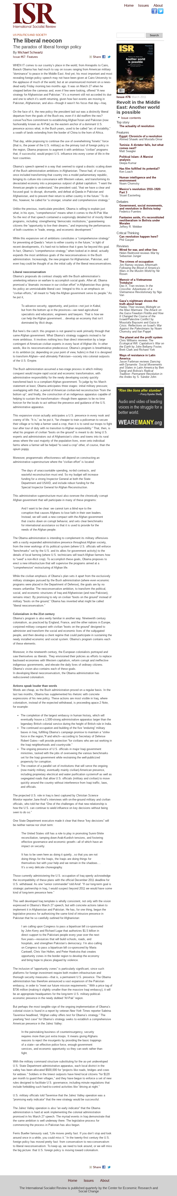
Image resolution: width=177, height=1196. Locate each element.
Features (32, 56)
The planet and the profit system (141, 337)
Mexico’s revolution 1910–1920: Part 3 (140, 191)
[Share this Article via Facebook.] (104, 56)
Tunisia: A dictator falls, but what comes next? (141, 146)
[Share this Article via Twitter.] (109, 56)
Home (129, 5)
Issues (143, 5)
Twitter (161, 11)
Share (97, 56)
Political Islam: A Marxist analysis (136, 158)
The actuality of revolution (136, 126)
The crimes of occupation (136, 261)
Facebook (155, 11)
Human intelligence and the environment (137, 179)
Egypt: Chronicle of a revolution (140, 136)
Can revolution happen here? (138, 236)
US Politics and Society (30, 34)
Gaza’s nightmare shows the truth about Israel (138, 302)
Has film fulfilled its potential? (139, 168)
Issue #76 (124, 97)
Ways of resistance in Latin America (137, 357)
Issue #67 (19, 56)
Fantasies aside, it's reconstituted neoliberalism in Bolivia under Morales (141, 220)
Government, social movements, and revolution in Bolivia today (141, 207)
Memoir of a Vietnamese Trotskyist (135, 281)
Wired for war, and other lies (138, 249)
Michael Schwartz (30, 52)
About (158, 5)
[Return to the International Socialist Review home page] (34, 28)
